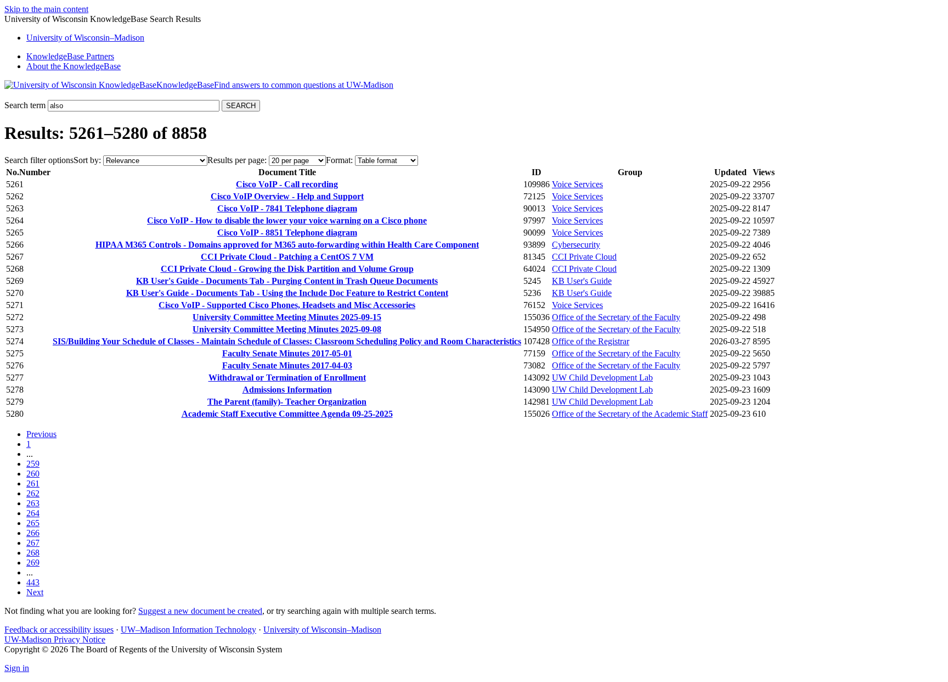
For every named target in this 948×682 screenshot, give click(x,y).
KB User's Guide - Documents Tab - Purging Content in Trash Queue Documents (287, 281)
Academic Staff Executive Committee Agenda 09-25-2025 (287, 413)
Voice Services (577, 184)
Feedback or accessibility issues (59, 629)
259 (33, 463)
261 (33, 483)
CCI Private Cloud (584, 256)
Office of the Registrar (590, 341)
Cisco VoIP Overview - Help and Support (287, 196)
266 (33, 533)
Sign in (16, 668)
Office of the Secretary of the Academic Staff (630, 413)
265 (33, 523)
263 (33, 503)
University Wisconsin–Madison (85, 37)
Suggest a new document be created (200, 611)
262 (33, 493)
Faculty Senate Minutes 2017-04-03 (287, 365)
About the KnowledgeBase (73, 66)
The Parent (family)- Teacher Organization (286, 401)
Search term (25, 105)
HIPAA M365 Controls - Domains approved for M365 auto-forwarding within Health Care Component (287, 244)
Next (34, 592)
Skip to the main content (46, 9)
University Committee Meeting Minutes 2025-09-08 (287, 329)
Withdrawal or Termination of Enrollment (287, 377)
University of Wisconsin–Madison (322, 629)
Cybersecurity (576, 244)
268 (33, 552)
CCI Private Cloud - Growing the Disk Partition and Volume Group (287, 268)
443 (33, 582)
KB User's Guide (582, 281)
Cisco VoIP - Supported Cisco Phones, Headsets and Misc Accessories (287, 305)
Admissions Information (287, 389)
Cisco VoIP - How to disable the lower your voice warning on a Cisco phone (287, 220)
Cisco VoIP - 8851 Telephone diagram (287, 232)
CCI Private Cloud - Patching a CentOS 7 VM (287, 256)
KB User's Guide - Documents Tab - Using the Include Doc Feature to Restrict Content (287, 293)
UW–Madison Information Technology (188, 629)
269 (33, 562)
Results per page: (237, 160)
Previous (41, 434)
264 (33, 513)
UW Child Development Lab (602, 377)
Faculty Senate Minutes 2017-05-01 (287, 353)
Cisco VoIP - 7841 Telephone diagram (287, 208)
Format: (339, 160)
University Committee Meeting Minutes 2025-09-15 (287, 317)
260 (33, 473)
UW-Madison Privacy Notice (54, 639)
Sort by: (87, 160)
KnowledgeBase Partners (70, 56)
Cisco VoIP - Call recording (287, 184)
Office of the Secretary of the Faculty (616, 317)
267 (33, 542)
